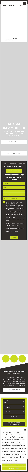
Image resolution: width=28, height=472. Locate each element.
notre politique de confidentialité (10, 462)
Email (4, 8)
